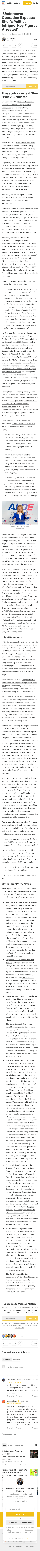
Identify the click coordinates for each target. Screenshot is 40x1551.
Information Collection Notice (24, 1326)
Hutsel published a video (23, 1081)
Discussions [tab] (19, 1445)
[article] (20, 1458)
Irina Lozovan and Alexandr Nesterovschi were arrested (18, 199)
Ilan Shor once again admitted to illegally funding (19, 823)
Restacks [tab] (16, 1359)
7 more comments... (9, 1434)
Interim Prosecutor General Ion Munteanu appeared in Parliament (18, 104)
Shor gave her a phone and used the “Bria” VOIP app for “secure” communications (19, 403)
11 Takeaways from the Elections (12, 1452)
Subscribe (27, 3)
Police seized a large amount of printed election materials (19, 1230)
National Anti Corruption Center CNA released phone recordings (20, 571)
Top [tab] (4, 1445)
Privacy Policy (27, 1532)
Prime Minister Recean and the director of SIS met (19, 1167)
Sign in (35, 3)
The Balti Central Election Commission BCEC (17, 1275)
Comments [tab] (7, 1359)
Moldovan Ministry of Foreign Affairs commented (21, 986)
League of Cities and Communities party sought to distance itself (19, 682)
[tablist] (11, 1359)
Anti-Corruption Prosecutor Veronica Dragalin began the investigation (19, 368)
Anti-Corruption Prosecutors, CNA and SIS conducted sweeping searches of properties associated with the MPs (20, 165)
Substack (9, 1546)
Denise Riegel (12, 1401)
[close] (33, 1479)
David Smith (11, 38)
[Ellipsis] (37, 1379)
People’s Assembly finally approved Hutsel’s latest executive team (20, 1209)
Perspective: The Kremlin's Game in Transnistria (14, 1471)
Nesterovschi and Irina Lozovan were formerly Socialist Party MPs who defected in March (19, 145)
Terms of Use (30, 1323)
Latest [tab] (10, 1445)
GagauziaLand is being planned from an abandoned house (21, 998)
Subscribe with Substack (21, 1523)
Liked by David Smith (15, 1382)
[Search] (36, 1445)
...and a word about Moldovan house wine (13, 1458)
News (4, 10)
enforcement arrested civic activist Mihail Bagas (20, 210)
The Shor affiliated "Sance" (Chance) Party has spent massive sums (21, 904)
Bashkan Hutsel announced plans (20, 1060)
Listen (35, 39)
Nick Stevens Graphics (15, 1379)
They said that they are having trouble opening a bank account (21, 1261)
